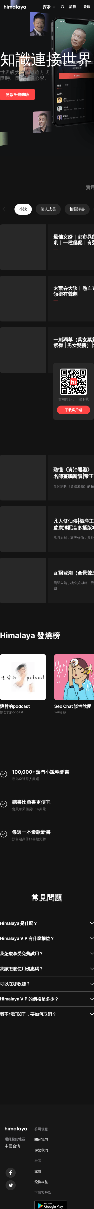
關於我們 (41, 1139)
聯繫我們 (41, 1150)
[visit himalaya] (15, 7)
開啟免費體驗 (17, 94)
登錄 (86, 7)
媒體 (37, 1171)
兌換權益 (41, 1182)
